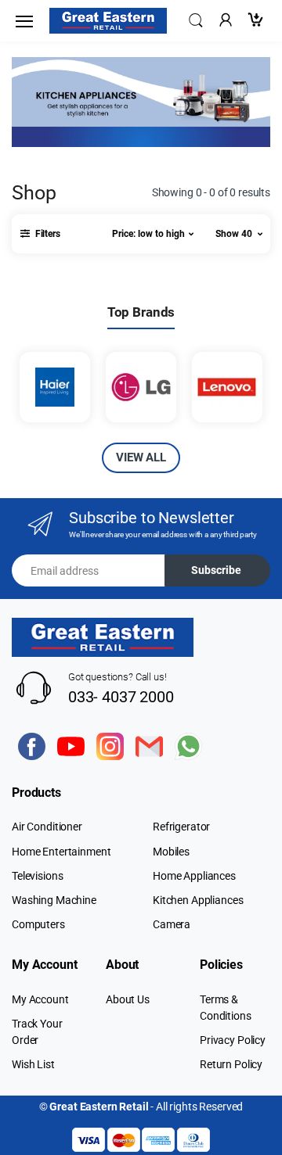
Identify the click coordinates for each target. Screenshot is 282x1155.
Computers (38, 924)
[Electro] (108, 20)
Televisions (37, 876)
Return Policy (231, 1064)
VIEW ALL (141, 457)
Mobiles (171, 851)
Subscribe (216, 570)
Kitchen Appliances (198, 900)
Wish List (33, 1064)
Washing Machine (54, 900)
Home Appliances (194, 876)
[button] (195, 19)
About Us (128, 999)
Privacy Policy (233, 1040)
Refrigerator (181, 826)
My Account (40, 999)
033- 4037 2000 (121, 696)
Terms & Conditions (225, 1007)
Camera (171, 924)
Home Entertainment (61, 851)
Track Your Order (37, 1031)
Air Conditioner (47, 826)
